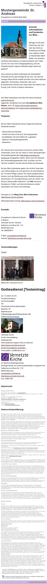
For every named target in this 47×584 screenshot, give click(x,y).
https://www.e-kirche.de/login (12, 197)
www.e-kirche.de (7, 100)
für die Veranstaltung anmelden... (14, 348)
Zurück (3, 252)
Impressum (31, 21)
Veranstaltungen (20, 21)
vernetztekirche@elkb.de (16, 236)
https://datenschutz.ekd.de (32, 447)
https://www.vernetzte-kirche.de (13, 345)
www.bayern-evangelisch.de (19, 399)
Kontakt (10, 21)
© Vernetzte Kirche (33, 582)
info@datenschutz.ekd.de (19, 447)
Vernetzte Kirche (22, 392)
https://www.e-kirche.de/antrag (32, 201)
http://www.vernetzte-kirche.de (12, 376)
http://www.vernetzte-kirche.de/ (19, 238)
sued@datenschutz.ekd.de (15, 456)
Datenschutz (40, 21)
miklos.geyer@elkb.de (10, 403)
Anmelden (43, 582)
